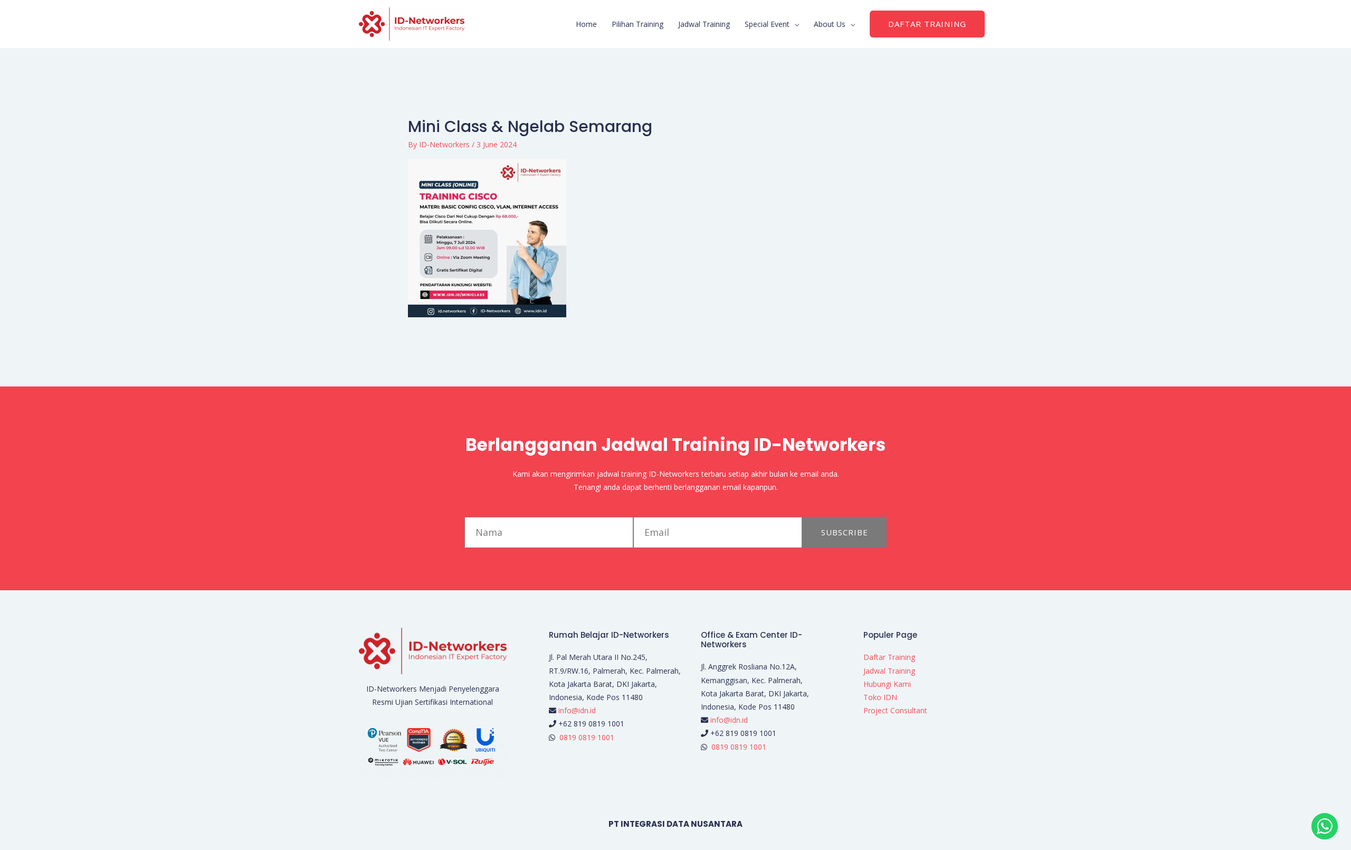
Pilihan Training (637, 24)
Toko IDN (880, 697)
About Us (829, 24)
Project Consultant (895, 710)
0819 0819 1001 (586, 737)
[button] (927, 24)
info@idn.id (577, 710)
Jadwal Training (704, 24)
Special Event (767, 24)
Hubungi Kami (887, 684)
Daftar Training (889, 657)
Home (586, 24)
